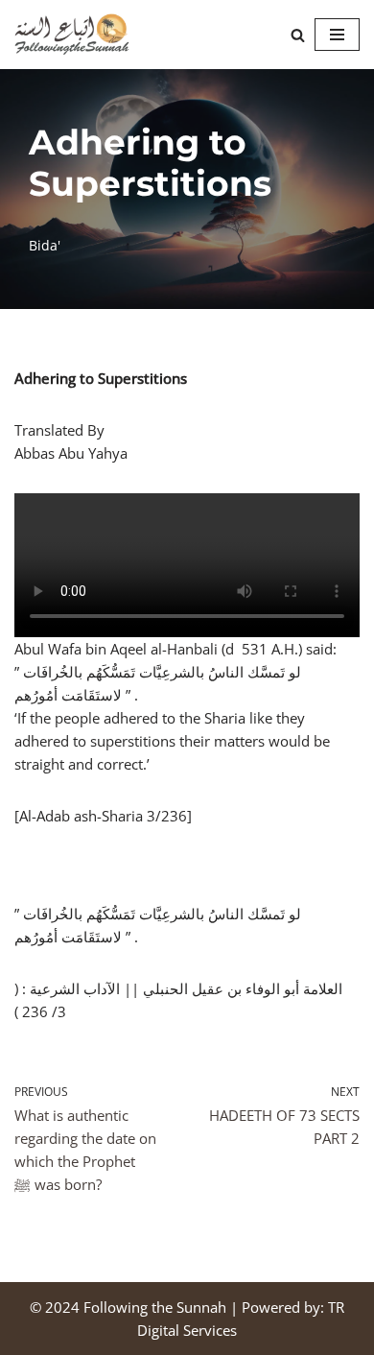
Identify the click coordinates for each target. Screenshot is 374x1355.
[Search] (298, 35)
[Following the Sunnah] (71, 34)
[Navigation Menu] (337, 34)
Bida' (44, 245)
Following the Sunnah (154, 1307)
